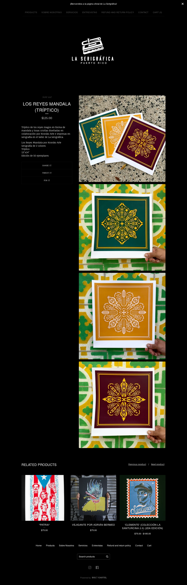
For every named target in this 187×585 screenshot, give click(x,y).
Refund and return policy (117, 12)
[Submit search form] (107, 556)
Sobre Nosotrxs (51, 12)
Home (39, 545)
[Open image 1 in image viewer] (122, 138)
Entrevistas (89, 12)
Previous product (137, 464)
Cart (149, 545)
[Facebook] (97, 567)
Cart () (157, 12)
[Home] (93, 51)
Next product (157, 464)
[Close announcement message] (182, 4)
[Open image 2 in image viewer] (122, 227)
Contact (143, 12)
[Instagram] (90, 567)
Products (31, 12)
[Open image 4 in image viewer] (122, 405)
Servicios (72, 12)
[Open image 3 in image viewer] (122, 316)
